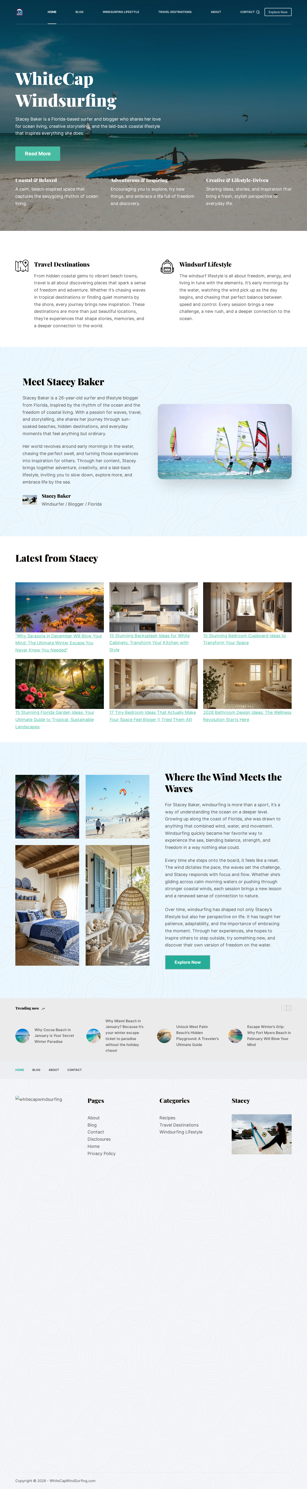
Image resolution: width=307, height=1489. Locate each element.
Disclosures (99, 1139)
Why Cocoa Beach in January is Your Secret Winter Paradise (54, 1035)
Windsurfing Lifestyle (121, 12)
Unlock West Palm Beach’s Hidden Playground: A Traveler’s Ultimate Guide (197, 1035)
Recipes (167, 1117)
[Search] (258, 12)
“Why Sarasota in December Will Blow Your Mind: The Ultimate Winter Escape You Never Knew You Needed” (58, 643)
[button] (225, 441)
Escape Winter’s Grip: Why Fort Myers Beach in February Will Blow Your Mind (269, 1035)
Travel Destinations (175, 12)
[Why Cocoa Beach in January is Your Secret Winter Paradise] (22, 1035)
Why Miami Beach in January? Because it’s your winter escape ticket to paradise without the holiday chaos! (124, 1035)
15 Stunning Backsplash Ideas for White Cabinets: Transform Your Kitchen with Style (149, 642)
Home (52, 12)
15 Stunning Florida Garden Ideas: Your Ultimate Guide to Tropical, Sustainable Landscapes (54, 719)
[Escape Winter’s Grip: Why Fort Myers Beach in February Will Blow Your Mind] (235, 1035)
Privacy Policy (102, 1153)
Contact (247, 12)
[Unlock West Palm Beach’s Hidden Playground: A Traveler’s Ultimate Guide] (164, 1035)
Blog (79, 12)
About (216, 12)
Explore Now (278, 12)
